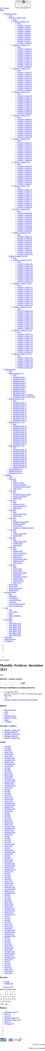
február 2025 (8, 776)
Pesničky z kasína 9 (24, 41)
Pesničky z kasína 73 (24, 193)
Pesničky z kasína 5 (24, 33)
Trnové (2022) (18, 555)
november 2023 (9, 805)
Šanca (11, 614)
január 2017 (8, 928)
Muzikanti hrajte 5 (19, 385)
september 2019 (9, 869)
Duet (10, 618)
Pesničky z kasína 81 (24, 213)
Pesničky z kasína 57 (24, 154)
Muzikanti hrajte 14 (20, 408)
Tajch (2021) (17, 545)
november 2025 (9, 760)
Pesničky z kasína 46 (24, 129)
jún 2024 (7, 791)
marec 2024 (8, 797)
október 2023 (9, 807)
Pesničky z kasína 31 (24, 96)
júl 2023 (7, 813)
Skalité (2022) (18, 551)
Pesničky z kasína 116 (25, 297)
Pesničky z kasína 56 (24, 152)
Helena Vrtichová (15, 616)
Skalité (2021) (18, 543)
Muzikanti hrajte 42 (15, 471)
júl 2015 (7, 961)
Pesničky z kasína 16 (24, 59)
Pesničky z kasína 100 (25, 254)
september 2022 (9, 832)
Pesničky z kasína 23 (24, 76)
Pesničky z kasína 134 (25, 340)
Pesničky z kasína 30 (24, 90)
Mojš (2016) (17, 498)
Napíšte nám (8, 983)
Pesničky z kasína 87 (24, 225)
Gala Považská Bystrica (17, 604)
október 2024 (9, 783)
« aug (2, 1004)
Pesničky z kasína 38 (24, 109)
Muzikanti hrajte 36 (20, 459)
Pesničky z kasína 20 (24, 66)
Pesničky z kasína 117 (25, 299)
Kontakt (7, 981)
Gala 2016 (12, 491)
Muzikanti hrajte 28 (20, 440)
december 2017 (9, 909)
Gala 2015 (12, 479)
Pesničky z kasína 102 (25, 266)
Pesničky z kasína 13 (24, 53)
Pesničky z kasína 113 (25, 291)
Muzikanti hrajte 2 (19, 379)
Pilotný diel (13, 596)
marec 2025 (8, 774)
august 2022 (8, 834)
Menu (2, 10)
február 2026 (8, 754)
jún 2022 (7, 838)
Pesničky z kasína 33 (24, 100)
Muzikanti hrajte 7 (19, 389)
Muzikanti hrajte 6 (19, 387)
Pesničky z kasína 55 (24, 150)
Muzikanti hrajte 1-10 (16, 373)
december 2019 (9, 864)
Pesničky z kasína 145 (25, 365)
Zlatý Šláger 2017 (15, 625)
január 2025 (8, 778)
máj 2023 (7, 817)
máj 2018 (7, 899)
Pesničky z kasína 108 (25, 278)
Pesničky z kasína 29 (24, 88)
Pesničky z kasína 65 (24, 174)
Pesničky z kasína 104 (25, 270)
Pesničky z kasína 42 (24, 121)
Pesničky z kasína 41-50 (21, 115)
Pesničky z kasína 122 (25, 313)
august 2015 (8, 959)
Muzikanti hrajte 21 (20, 426)
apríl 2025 (7, 772)
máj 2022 (7, 840)
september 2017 (9, 914)
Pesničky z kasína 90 (24, 231)
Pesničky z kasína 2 (24, 27)
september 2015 (9, 957)
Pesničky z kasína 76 (24, 199)
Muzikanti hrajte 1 (19, 377)
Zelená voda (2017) (20, 506)
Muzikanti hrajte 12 (20, 405)
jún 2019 (7, 875)
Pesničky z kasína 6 (24, 35)
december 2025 (9, 758)
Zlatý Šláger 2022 (15, 633)
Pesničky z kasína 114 (25, 293)
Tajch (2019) (17, 526)
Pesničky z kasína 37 (24, 107)
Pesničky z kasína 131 (25, 334)
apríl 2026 (7, 750)
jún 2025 (7, 768)
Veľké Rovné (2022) (20, 559)
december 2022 (9, 826)
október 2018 (9, 891)
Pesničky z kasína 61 (24, 166)
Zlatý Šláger (8, 620)
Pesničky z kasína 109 (25, 279)
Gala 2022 (12, 547)
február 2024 (8, 799)
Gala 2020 (12, 530)
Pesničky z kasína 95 (24, 244)
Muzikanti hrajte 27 (20, 438)
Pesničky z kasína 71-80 (21, 186)
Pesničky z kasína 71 (24, 190)
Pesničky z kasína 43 (24, 123)
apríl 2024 (7, 795)
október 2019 (9, 867)
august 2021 (8, 846)
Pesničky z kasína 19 (24, 64)
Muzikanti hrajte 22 (20, 428)
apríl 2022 (7, 842)
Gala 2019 (12, 518)
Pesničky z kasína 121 (25, 311)
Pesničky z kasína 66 (24, 176)
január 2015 (8, 973)
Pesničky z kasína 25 (24, 80)
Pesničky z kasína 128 (25, 324)
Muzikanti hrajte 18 (20, 416)
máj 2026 (7, 748)
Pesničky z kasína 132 (25, 336)
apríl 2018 (7, 901)
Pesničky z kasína (10, 14)
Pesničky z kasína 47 (24, 131)
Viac (1, 675)
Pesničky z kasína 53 (24, 147)
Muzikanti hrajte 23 (20, 430)
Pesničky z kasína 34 (24, 102)
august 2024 (8, 787)
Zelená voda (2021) (20, 541)
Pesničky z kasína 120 (25, 305)
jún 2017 (7, 918)
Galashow (7, 475)
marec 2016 (8, 946)
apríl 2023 (7, 819)
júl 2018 (7, 895)
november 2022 (9, 828)
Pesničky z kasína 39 (24, 111)
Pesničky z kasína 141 (25, 358)
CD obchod (8, 641)
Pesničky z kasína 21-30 (21, 68)
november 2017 (9, 910)
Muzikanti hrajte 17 (20, 414)
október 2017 (9, 912)
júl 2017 (7, 916)
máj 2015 (7, 965)
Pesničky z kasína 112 (25, 289)
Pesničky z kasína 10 (24, 43)
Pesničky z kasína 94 (24, 242)
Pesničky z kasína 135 (25, 342)
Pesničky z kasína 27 (24, 84)
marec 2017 (8, 924)
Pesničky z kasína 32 (24, 98)
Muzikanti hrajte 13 (20, 407)
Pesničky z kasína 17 (24, 61)
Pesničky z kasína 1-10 (21, 21)
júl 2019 (7, 873)
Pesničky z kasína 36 (24, 106)
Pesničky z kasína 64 (24, 172)
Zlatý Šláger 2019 (15, 629)
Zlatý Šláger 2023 (15, 635)
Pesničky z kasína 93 (24, 240)
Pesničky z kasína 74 (24, 195)
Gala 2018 (12, 510)
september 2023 (9, 809)
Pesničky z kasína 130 (25, 328)
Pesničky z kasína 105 (25, 272)
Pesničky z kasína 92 (24, 238)
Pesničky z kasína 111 (25, 287)
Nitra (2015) (17, 489)
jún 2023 (7, 815)
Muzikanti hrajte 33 (20, 453)
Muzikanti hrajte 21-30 (16, 422)
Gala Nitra (12, 602)
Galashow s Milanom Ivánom (23, 528)
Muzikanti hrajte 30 (20, 444)
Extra (6, 608)
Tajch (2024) (13, 586)
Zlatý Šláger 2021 (15, 631)
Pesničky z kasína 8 (24, 39)
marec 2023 (8, 821)
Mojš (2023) (17, 575)
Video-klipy (8, 637)
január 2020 (8, 862)
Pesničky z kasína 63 (24, 170)
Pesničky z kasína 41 (24, 119)
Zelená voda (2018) (20, 514)
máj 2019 (7, 877)
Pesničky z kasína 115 (25, 295)
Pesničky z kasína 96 (24, 246)
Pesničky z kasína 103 (25, 268)
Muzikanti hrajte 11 (19, 403)
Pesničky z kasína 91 (24, 236)
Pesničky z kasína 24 (24, 78)
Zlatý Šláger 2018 (15, 627)
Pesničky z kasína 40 (24, 113)
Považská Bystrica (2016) (22, 494)
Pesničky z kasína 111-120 (22, 283)
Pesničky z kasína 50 (24, 137)
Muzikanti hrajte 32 (20, 451)
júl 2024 (7, 789)
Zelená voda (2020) (20, 534)
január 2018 (8, 907)
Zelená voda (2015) (20, 485)
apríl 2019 (7, 879)
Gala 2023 (12, 565)
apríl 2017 (7, 922)
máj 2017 (7, 920)
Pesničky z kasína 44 (24, 125)
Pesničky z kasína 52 (24, 145)
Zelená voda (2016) (20, 496)
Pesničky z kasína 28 (24, 86)
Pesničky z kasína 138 (25, 348)
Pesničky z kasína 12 (24, 51)
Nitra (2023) (17, 582)
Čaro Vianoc (13, 612)
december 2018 (9, 887)
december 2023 (9, 803)
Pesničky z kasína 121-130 (22, 307)
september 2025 (9, 764)
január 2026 (8, 756)
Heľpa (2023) (18, 571)
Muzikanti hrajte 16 (20, 412)
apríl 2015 (7, 967)
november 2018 (9, 889)
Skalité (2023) (18, 579)
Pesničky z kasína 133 (25, 338)
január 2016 (8, 950)
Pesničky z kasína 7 (24, 37)
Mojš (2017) (17, 508)
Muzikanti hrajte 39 (20, 465)
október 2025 (9, 762)
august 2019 (8, 871)
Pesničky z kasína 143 (25, 362)
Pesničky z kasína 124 (25, 317)
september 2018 (9, 893)
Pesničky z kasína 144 (25, 364)
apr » (7, 1004)
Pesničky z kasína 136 (25, 344)
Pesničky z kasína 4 (24, 31)
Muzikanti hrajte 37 (20, 461)
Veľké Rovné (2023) (20, 577)
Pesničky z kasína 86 (24, 223)
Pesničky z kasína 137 (25, 346)
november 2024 (9, 781)
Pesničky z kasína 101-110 (22, 260)
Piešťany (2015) (18, 483)
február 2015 (8, 971)
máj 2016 (7, 942)
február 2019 (8, 883)
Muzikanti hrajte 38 (20, 463)
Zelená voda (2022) (20, 553)
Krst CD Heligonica (16, 606)
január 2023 (8, 824)
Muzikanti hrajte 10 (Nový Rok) (24, 397)
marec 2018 (8, 903)
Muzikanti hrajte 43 (15, 473)
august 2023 (8, 811)
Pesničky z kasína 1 (24, 25)
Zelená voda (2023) (20, 573)
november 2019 (9, 866)
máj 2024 (7, 793)
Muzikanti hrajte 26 (20, 436)
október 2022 (9, 830)
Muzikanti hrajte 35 (20, 457)
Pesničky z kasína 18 (24, 63)
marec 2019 (8, 881)
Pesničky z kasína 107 (25, 276)
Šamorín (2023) (18, 580)
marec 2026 (8, 752)
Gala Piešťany (14, 598)
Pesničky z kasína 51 (24, 143)
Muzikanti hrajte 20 (20, 420)
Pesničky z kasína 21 (24, 72)
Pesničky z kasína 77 (24, 201)
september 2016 (9, 936)
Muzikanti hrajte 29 (20, 442)
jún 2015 (7, 963)
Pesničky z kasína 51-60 (21, 139)
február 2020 (8, 860)
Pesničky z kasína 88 (24, 227)
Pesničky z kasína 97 (24, 248)
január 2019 (8, 885)
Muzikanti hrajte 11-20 (16, 399)
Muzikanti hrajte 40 (20, 467)
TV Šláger (8, 722)
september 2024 (9, 785)
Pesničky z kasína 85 (24, 221)
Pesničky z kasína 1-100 (17, 18)
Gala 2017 (12, 500)
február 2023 (8, 823)
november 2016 (9, 932)
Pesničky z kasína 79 (24, 205)
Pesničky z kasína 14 (24, 55)
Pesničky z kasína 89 (24, 229)
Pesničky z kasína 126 (25, 321)
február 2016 (8, 948)
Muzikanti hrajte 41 (15, 469)
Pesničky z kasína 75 (24, 197)
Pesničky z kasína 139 (25, 350)
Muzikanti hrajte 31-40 (16, 446)
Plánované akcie (10, 639)
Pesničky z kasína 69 (24, 182)
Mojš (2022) (17, 557)
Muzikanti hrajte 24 (20, 432)
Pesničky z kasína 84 (24, 219)
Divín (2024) (13, 584)
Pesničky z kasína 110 (25, 281)
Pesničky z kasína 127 (25, 322)
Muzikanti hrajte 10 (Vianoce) (23, 395)
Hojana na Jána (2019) (21, 522)
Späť (10, 16)
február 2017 (8, 926)
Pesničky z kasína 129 (25, 326)
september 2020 (9, 852)
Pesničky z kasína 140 (25, 352)
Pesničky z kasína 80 (24, 207)
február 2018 (8, 905)
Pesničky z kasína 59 (24, 158)
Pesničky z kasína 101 (25, 264)
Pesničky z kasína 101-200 (18, 256)
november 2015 (9, 953)
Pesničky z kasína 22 (24, 74)
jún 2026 (7, 746)
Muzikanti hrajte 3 (19, 381)
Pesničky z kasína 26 (24, 82)
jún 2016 (7, 940)
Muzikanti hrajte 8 (19, 391)
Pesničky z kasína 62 (24, 168)
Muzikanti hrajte (10, 369)
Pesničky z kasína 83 (24, 217)
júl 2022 (7, 836)
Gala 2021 (12, 537)
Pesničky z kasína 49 (24, 135)
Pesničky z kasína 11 (24, 49)
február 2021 (8, 850)
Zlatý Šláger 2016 (15, 623)
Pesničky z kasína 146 (25, 367)
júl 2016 (7, 938)
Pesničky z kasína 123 (25, 315)
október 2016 (9, 934)
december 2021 (9, 844)
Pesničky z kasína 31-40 (21, 92)
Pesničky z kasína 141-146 (22, 354)
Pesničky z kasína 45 (24, 127)
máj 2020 (7, 858)
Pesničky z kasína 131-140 (22, 330)
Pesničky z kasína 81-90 (21, 209)
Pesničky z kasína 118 (25, 301)
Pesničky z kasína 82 (24, 215)
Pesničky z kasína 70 (24, 184)
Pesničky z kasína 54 (24, 149)
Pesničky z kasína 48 (24, 133)
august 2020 (8, 854)
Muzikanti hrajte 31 (20, 450)
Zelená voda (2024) (15, 588)
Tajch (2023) (17, 569)
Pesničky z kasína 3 (24, 29)
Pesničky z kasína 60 (24, 160)
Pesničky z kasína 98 (24, 250)
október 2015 (9, 955)
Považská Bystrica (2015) (22, 487)
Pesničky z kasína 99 (24, 252)
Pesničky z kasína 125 (25, 319)
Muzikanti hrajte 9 (19, 393)
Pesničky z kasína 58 (24, 156)
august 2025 (8, 766)
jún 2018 (7, 897)
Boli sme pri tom (10, 592)
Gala (6, 714)
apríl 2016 (7, 944)
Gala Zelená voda (15, 600)
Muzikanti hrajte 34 (20, 455)
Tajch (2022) (17, 563)
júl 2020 (7, 856)
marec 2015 (8, 969)
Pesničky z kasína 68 (24, 180)
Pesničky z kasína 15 (24, 57)
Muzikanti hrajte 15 (20, 410)
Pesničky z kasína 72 (24, 192)
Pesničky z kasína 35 (24, 104)
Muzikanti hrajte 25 (20, 434)
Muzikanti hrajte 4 (19, 383)
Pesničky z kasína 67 (24, 178)
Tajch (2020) (17, 536)
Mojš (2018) (17, 516)
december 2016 (9, 930)
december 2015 (9, 952)
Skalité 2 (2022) (18, 561)
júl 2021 (7, 848)
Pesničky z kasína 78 (24, 203)
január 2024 (8, 801)
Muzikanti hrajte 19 (20, 418)
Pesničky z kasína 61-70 (21, 162)
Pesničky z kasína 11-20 (21, 45)
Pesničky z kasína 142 (25, 360)
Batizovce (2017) (19, 504)
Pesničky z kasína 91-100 (22, 233)
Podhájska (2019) (19, 524)
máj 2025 (7, 770)
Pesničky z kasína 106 (25, 274)
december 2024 (9, 780)
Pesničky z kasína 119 (25, 303)
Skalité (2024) (13, 590)
